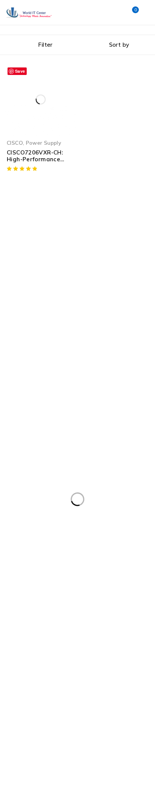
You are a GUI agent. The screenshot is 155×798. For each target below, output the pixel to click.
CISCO (15, 142)
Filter (45, 44)
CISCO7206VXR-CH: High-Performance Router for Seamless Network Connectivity (38, 162)
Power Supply (43, 142)
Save (20, 71)
